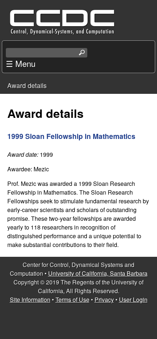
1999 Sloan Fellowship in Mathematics (71, 136)
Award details (27, 85)
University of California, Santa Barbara (98, 273)
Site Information (30, 299)
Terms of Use (72, 299)
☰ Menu (20, 63)
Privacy (104, 299)
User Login (133, 299)
